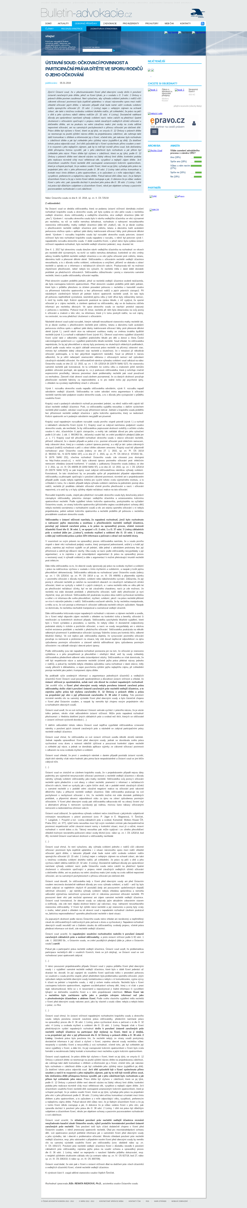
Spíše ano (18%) (178, 161)
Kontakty (185, 24)
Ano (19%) (175, 157)
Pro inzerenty (131, 24)
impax (83, 1201)
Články (49, 29)
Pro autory (151, 24)
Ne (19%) (174, 176)
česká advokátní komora (54, 1201)
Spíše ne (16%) (178, 172)
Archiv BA (154, 145)
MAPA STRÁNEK (160, 1201)
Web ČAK (169, 24)
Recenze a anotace (72, 29)
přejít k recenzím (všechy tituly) (188, 106)
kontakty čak (135, 1201)
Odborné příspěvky (86, 24)
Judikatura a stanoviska (103, 29)
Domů (48, 24)
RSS (147, 1201)
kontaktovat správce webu (111, 1201)
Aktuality (63, 24)
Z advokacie (110, 24)
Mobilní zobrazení (180, 1201)
